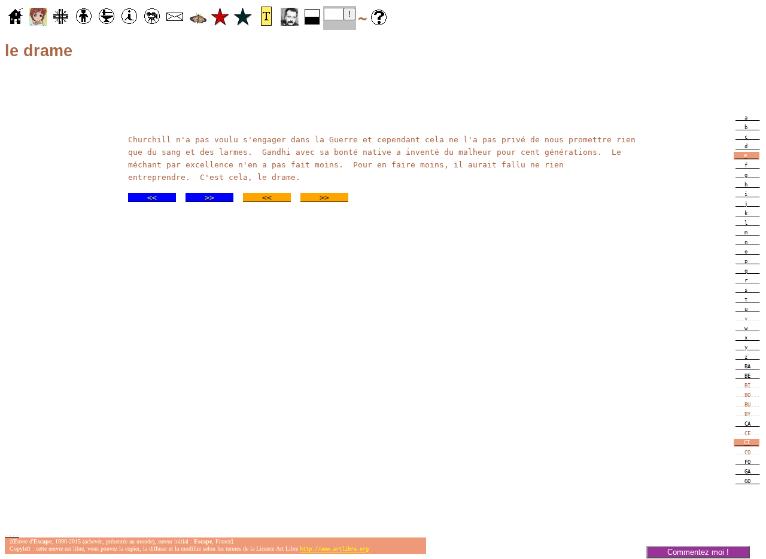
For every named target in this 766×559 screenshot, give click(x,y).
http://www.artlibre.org (334, 549)
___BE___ (747, 376)
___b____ (747, 127)
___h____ (747, 185)
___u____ (747, 309)
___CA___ (747, 424)
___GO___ (747, 481)
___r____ (747, 280)
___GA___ (747, 472)
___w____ (747, 328)
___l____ (747, 223)
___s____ (747, 290)
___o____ (747, 252)
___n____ (747, 242)
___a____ (747, 118)
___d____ (747, 146)
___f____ (747, 166)
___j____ (747, 204)
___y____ (747, 347)
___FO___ (747, 462)
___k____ (747, 213)
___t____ (747, 300)
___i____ (747, 194)
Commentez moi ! (698, 552)
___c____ (747, 137)
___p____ (747, 261)
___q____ (747, 271)
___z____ (747, 357)
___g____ (747, 175)
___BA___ (747, 366)
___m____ (747, 233)
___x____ (747, 338)
